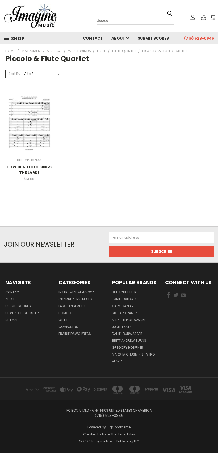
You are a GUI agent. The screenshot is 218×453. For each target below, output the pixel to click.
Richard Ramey (124, 313)
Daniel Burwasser (127, 333)
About (118, 38)
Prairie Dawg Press (74, 333)
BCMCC (64, 313)
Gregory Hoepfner (127, 347)
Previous (209, 436)
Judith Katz (121, 326)
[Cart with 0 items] (212, 17)
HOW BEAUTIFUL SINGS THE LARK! (29, 169)
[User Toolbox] (192, 17)
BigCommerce (119, 427)
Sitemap (11, 320)
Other (63, 320)
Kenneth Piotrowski (128, 320)
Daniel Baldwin (124, 299)
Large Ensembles (72, 306)
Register (31, 313)
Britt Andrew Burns (129, 340)
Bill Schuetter (124, 292)
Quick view (29, 116)
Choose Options (29, 126)
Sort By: (15, 73)
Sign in (11, 313)
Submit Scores (153, 38)
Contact (93, 38)
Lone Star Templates (118, 434)
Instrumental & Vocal (77, 292)
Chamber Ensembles (75, 299)
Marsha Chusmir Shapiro (133, 354)
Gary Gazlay (122, 306)
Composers (68, 326)
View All (118, 361)
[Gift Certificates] (203, 17)
